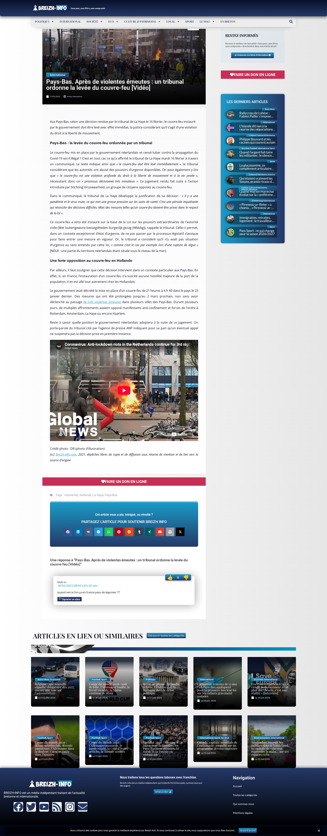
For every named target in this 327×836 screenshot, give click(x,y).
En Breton (227, 21)
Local (170, 21)
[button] (291, 21)
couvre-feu (71, 495)
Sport (189, 21)
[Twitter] (31, 807)
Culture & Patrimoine (140, 21)
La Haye (98, 495)
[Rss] (57, 807)
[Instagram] (70, 807)
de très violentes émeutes (102, 302)
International (70, 21)
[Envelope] (82, 807)
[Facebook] (18, 807)
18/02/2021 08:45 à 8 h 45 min (77, 585)
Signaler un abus (71, 599)
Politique (42, 21)
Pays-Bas (111, 495)
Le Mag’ (205, 21)
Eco (111, 21)
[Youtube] (44, 807)
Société (92, 21)
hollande (85, 495)
